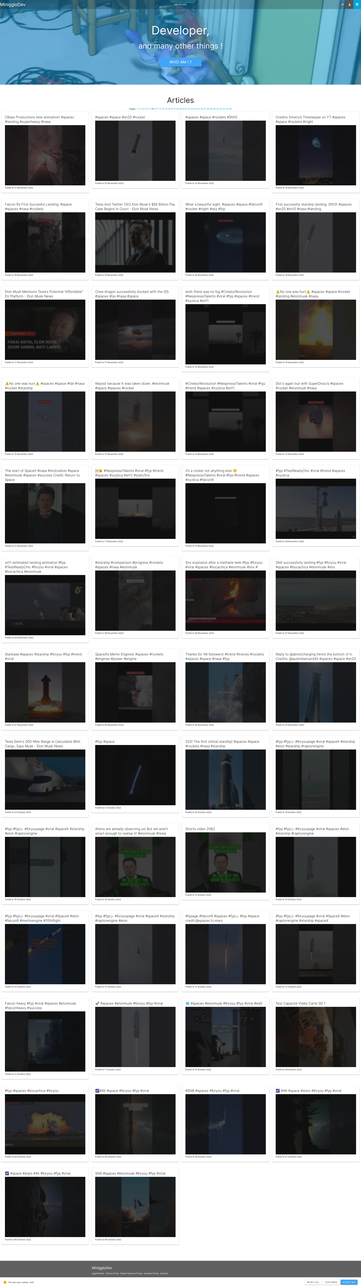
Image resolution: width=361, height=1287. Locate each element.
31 (217, 108)
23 (192, 108)
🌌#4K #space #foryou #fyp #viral (122, 1091)
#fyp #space (105, 741)
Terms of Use (112, 1273)
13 (163, 108)
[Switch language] (342, 4)
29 (211, 108)
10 (155, 108)
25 (198, 108)
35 (230, 108)
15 (169, 108)
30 (214, 108)
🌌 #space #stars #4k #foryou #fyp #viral (37, 1173)
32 (220, 108)
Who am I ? (180, 62)
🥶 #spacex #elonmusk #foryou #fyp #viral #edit (223, 1003)
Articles (180, 4)
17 (174, 108)
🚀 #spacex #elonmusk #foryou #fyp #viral (129, 1003)
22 (189, 108)
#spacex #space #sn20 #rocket (120, 117)
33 (223, 108)
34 (227, 108)
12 (160, 108)
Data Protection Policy (131, 1273)
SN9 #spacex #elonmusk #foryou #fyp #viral (130, 1173)
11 (158, 108)
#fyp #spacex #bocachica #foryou (32, 1091)
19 (180, 108)
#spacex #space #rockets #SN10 (211, 117)
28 (208, 108)
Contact (164, 1273)
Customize (331, 1282)
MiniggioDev (13, 4)
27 (205, 108)
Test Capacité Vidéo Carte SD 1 (300, 1003)
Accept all (349, 1282)
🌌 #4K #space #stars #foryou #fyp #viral (308, 1091)
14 (166, 108)
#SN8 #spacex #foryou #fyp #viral (212, 1091)
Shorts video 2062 (200, 829)
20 (183, 108)
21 (186, 108)
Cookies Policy (151, 1273)
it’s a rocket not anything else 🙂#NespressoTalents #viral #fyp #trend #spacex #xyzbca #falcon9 (222, 475)
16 (172, 108)
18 (177, 108)
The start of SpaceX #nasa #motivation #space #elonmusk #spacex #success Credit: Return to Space (42, 475)
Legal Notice (98, 1273)
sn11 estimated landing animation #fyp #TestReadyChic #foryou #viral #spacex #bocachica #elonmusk (36, 567)
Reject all (313, 1282)
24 (195, 108)
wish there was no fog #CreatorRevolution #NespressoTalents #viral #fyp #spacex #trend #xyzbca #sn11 (222, 296)
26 (202, 108)
